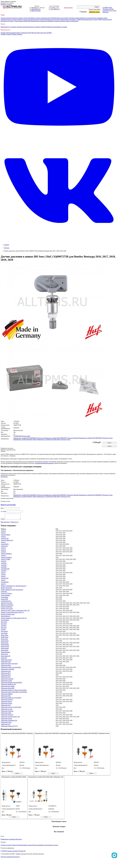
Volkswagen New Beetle (8, 686)
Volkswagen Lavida (6, 680)
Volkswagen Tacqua (6, 703)
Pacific (18, 33)
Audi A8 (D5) (5, 544)
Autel (41, 33)
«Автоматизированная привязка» (44, 463)
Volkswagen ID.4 (6, 675)
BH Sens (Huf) (35, 33)
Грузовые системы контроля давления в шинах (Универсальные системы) (38, 19)
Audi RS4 (3, 565)
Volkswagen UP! (5, 724)
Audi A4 (3, 532)
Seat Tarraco (4, 631)
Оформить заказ (96, 11)
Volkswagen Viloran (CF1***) (9, 726)
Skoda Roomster (5, 652)
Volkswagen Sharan (6, 701)
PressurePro (13, 33)
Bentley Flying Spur (6, 587)
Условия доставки (6, 845)
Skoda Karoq (4, 642)
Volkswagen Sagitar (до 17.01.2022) (11, 697)
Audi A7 (3, 542)
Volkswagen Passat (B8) (7, 688)
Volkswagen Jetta (5, 677)
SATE (7, 33)
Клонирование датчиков (60, 27)
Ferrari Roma (4, 597)
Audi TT (3, 584)
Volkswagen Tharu (6, 713)
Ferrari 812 (4, 591)
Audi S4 (3, 574)
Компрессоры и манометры (39, 21)
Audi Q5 (3, 555)
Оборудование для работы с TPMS (70, 19)
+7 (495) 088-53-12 (35, 9)
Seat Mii (3, 629)
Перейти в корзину (6, 4)
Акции (110, 7)
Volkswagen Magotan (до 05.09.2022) (11, 682)
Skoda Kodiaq (5, 644)
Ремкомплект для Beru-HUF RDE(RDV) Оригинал (28, 438)
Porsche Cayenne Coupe (7, 614)
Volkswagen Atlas (6, 661)
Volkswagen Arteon (6, 659)
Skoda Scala (4, 654)
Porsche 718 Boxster (6, 606)
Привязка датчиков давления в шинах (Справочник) (62, 21)
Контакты (105, 12)
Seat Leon (3, 627)
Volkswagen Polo (6, 696)
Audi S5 (3, 576)
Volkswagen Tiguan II (7, 714)
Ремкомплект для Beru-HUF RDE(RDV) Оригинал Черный (61, 438)
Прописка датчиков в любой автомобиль (40, 27)
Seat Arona (4, 622)
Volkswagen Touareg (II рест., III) (10, 716)
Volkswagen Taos (6, 705)
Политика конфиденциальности (10, 857)
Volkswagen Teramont (7, 711)
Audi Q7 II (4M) (5, 559)
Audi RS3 (3, 563)
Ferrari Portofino (5, 595)
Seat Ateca (4, 623)
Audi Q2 (3, 550)
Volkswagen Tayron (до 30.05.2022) (11, 707)
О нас (110, 10)
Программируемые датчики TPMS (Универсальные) (96, 19)
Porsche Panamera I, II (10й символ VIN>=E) (14, 618)
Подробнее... (4, 476)
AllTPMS (49, 33)
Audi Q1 (3, 548)
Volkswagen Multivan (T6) (8, 684)
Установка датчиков (12, 851)
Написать (14, 522)
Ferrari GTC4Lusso (6, 593)
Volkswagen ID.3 (6, 673)
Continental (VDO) (25, 33)
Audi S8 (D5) (4, 582)
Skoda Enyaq (4, 637)
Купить (109, 442)
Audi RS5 (3, 567)
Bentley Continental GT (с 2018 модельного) (13, 586)
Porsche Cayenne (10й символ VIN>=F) (12, 612)
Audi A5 (3, 536)
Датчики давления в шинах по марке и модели (14, 18)
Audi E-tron (4, 546)
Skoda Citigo (4, 635)
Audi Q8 (3, 561)
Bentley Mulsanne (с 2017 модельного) (12, 589)
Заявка (109, 446)
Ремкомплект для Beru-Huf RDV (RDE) (25, 439)
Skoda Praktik (5, 648)
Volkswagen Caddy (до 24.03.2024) (11, 667)
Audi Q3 (3, 551)
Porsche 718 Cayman (7, 608)
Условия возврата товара (24, 845)
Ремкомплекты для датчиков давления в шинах (65, 18)
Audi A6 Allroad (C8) (7, 540)
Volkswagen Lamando (7, 678)
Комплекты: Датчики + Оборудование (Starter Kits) (16, 21)
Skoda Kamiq (4, 641)
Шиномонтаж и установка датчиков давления (14, 27)
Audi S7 (3, 580)
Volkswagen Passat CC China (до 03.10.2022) (13, 690)
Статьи (114, 10)
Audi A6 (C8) (5, 538)
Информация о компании (8, 839)
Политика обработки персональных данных (45, 845)
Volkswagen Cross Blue (7, 669)
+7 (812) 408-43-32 (54, 9)
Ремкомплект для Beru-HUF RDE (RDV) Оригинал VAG (53, 439)
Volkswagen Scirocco (7, 699)
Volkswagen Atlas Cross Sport (9, 663)
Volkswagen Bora (6, 665)
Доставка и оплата (108, 9)
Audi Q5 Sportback (6, 557)
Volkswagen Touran (6, 718)
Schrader (3, 33)
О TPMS (105, 7)
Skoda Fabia (4, 639)
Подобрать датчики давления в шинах (40, 18)
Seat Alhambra (5, 620)
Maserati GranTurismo (7, 605)
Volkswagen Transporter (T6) (9, 720)
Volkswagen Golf (6, 671)
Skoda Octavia (5, 646)
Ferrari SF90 (4, 599)
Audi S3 (3, 572)
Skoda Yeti (4, 658)
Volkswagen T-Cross (6, 709)
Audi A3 (3, 531)
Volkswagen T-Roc (6, 722)
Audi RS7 (3, 570)
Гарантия (105, 10)
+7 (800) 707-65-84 (35, 10)
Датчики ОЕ (21, 851)
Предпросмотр (5, 522)
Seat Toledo (4, 633)
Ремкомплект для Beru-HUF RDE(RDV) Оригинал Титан (96, 438)
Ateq (44, 33)
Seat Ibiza (3, 625)
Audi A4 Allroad (5, 534)
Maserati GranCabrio (6, 603)
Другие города (68, 7)
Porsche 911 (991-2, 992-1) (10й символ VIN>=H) (15, 610)
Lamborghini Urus (6, 601)
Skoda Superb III (5, 656)
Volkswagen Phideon (7, 694)
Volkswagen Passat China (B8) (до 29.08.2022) (14, 692)
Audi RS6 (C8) (5, 569)
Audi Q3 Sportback (6, 553)
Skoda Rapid (4, 650)
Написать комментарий (8, 504)
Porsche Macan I (5, 616)
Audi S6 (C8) (4, 578)
